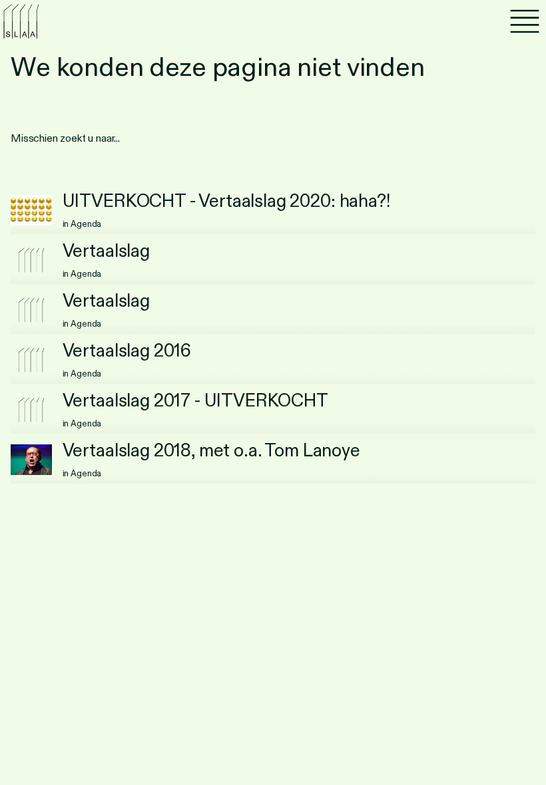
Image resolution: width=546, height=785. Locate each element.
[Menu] (524, 21)
